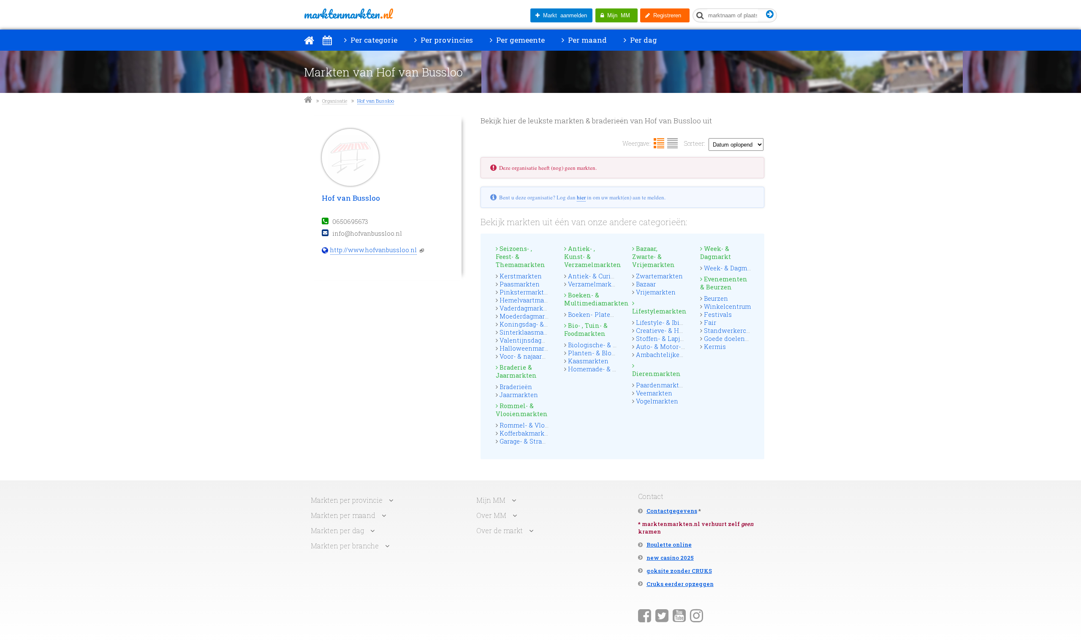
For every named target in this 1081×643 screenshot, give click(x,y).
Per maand (586, 40)
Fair (710, 323)
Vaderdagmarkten (526, 308)
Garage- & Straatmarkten (536, 441)
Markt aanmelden (563, 15)
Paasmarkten (520, 284)
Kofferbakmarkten (527, 433)
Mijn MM (617, 15)
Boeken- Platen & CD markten (612, 315)
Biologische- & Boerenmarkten (614, 345)
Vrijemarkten (656, 292)
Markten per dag (337, 530)
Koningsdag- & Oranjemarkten (545, 324)
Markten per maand (343, 515)
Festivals (718, 315)
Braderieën (516, 387)
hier (581, 197)
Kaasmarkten (588, 361)
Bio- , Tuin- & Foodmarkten (586, 330)
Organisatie (334, 101)
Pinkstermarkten (525, 292)
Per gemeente (519, 40)
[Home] (309, 40)
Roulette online (669, 544)
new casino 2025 (670, 557)
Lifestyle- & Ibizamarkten (674, 323)
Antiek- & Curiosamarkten (607, 276)
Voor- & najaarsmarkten (535, 356)
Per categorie (373, 40)
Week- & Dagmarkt (715, 253)
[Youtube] (679, 615)
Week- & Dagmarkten (735, 268)
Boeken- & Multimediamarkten (590, 299)
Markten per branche (345, 545)
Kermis (715, 347)
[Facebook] (644, 615)
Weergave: (636, 143)
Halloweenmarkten (529, 348)
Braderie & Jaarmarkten (516, 371)
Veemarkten (654, 393)
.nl (348, 14)
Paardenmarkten (661, 385)
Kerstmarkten (521, 276)
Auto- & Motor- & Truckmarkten (683, 347)
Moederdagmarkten (529, 316)
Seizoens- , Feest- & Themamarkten (520, 257)
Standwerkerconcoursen (741, 331)
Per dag (642, 40)
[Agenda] (327, 40)
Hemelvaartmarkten (530, 300)
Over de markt (499, 530)
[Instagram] (696, 615)
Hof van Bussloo (375, 101)
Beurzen (716, 298)
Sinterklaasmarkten (530, 332)
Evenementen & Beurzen (723, 283)
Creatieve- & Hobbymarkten (677, 331)
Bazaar (646, 284)
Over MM (491, 515)
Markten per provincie (347, 500)
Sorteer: (694, 143)
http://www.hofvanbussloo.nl (373, 250)
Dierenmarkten (656, 374)
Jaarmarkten (519, 395)
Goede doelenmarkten (737, 339)
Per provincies (446, 40)
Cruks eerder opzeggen (680, 584)
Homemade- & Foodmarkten (611, 369)
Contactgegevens (671, 511)
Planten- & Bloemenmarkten (611, 353)
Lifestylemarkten (658, 311)
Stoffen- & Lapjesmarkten (674, 339)
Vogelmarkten (657, 401)
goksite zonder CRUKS (679, 571)
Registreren (665, 15)
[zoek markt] (770, 14)
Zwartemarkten (659, 276)
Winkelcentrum (727, 306)
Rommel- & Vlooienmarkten (522, 410)
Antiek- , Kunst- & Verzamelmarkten (590, 257)
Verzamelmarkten (595, 284)
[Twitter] (661, 615)
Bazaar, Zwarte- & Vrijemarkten (653, 257)
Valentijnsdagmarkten (533, 340)
